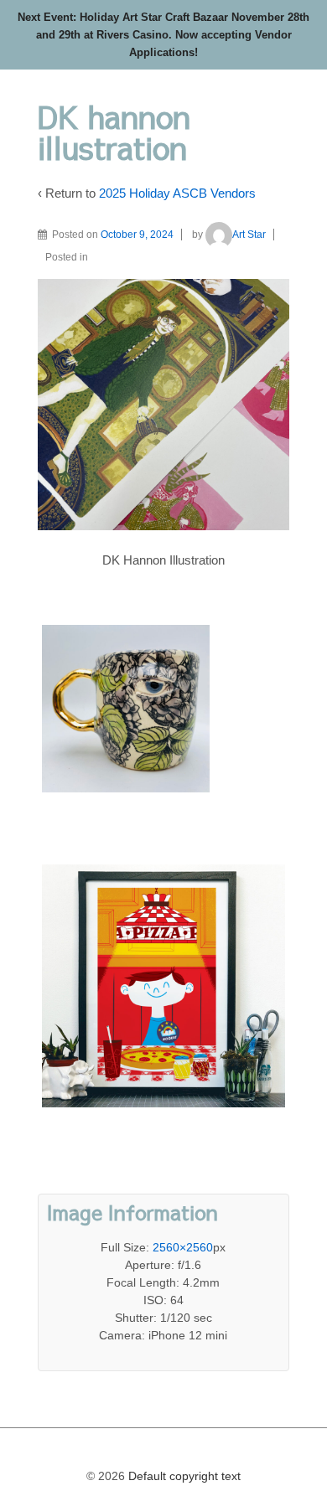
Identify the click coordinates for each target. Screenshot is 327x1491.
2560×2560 (183, 1247)
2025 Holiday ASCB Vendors (177, 193)
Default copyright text (183, 1476)
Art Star (249, 234)
